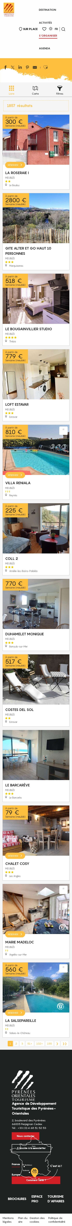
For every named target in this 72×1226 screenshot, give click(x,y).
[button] (63, 29)
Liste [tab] (11, 93)
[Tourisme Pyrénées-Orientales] (9, 9)
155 (49, 1043)
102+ (39, 1043)
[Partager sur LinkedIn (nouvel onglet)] (20, 67)
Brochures (17, 1199)
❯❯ (64, 1043)
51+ (29, 1043)
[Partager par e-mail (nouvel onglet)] (35, 67)
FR (56, 29)
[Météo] (50, 29)
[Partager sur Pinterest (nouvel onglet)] (27, 67)
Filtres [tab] (59, 93)
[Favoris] (44, 29)
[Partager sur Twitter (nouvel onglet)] (13, 67)
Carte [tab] (35, 93)
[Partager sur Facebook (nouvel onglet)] (5, 67)
